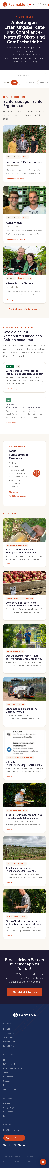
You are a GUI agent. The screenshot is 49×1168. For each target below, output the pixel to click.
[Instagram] (14, 1144)
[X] (24, 1144)
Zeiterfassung (8, 1033)
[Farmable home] (14, 4)
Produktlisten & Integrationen (14, 1068)
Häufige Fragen (9, 1108)
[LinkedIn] (19, 1144)
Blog (4, 1060)
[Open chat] (43, 1162)
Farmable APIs (8, 1046)
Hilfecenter (7, 1103)
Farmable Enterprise (11, 1042)
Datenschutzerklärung (30, 1161)
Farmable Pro (8, 1029)
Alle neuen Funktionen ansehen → (18, 496)
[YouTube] (4, 1144)
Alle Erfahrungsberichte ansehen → (24, 309)
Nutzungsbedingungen (11, 1161)
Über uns (6, 1081)
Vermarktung (8, 1037)
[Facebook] (9, 1144)
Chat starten (8, 1112)
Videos (5, 1072)
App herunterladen (10, 1089)
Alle (14, 83)
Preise (5, 1085)
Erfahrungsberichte (27, 83)
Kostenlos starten (24, 992)
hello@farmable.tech (11, 1130)
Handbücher (8, 1077)
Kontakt (6, 1116)
